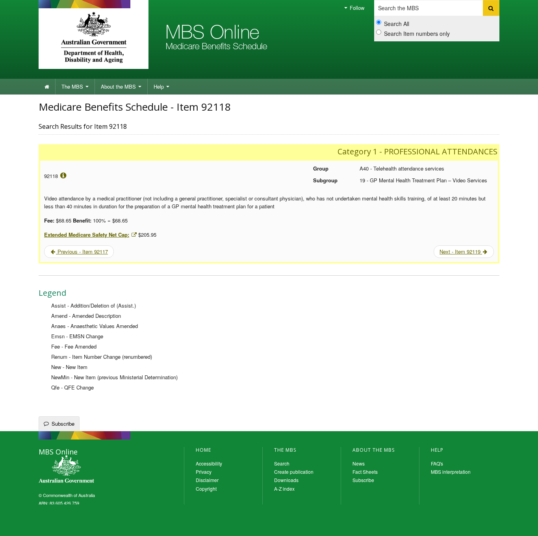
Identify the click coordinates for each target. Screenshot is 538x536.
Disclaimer (207, 480)
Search (281, 463)
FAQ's (437, 463)
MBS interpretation (451, 471)
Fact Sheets (365, 471)
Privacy (203, 471)
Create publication (294, 471)
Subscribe (63, 423)
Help (159, 86)
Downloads (286, 480)
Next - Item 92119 (461, 251)
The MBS (73, 86)
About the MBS (119, 86)
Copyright (206, 488)
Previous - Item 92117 (82, 251)
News (358, 463)
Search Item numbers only (417, 33)
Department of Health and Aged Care (93, 37)
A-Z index (284, 488)
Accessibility (209, 463)
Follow (356, 7)
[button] (522, 524)
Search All (396, 24)
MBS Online (88, 470)
